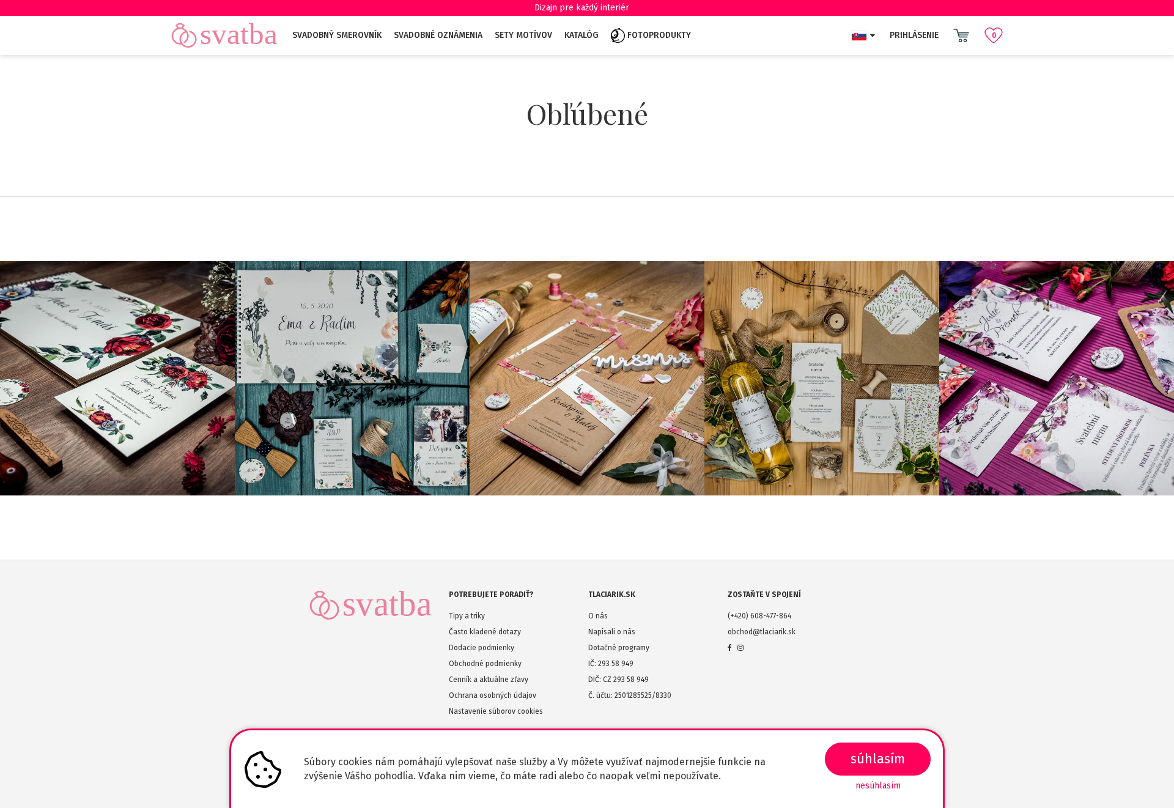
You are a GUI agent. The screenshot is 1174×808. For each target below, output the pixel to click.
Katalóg (581, 35)
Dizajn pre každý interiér (581, 7)
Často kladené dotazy (485, 632)
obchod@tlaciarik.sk (762, 632)
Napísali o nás (611, 632)
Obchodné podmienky (485, 663)
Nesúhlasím (878, 785)
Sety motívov (523, 35)
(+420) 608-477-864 (759, 616)
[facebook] (730, 647)
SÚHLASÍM (878, 759)
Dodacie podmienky (481, 647)
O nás (598, 616)
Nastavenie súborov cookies (496, 711)
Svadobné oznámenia (438, 35)
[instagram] (740, 647)
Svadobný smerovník (337, 35)
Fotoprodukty (658, 35)
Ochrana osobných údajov (492, 695)
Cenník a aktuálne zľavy (488, 679)
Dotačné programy (618, 647)
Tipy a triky (467, 616)
